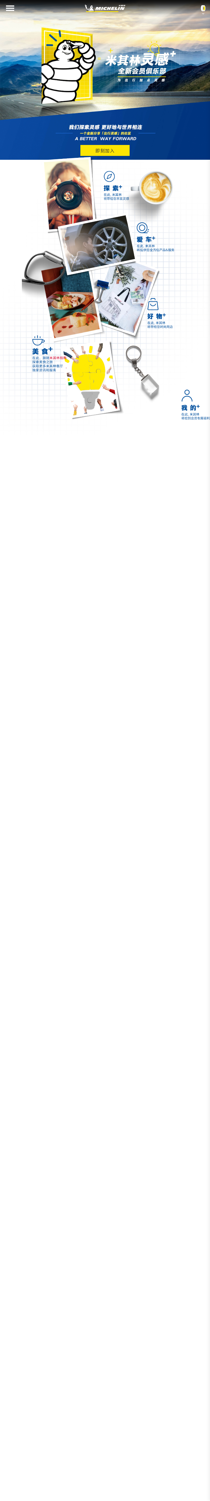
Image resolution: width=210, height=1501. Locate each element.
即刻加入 (105, 151)
